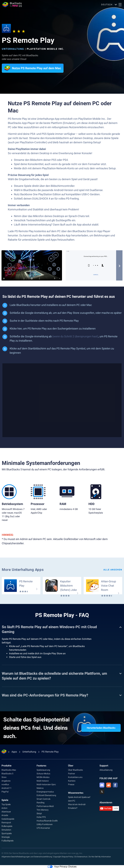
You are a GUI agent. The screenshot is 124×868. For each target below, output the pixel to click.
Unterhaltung (13, 48)
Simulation (6, 830)
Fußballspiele (7, 840)
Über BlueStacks (75, 770)
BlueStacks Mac (9, 770)
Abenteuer (6, 811)
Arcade (5, 815)
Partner (71, 773)
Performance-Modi (45, 806)
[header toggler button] (120, 4)
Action (4, 808)
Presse (71, 784)
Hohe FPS (41, 817)
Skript (39, 813)
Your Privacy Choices (65, 866)
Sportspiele (7, 833)
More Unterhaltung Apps (23, 570)
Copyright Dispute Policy (63, 857)
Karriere (71, 781)
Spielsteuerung (43, 770)
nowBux (5, 784)
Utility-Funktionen (44, 824)
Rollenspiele (7, 826)
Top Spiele (6, 804)
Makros (40, 788)
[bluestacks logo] (12, 5)
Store (4, 777)
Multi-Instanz (43, 781)
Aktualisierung (106, 770)
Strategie (6, 837)
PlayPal (5, 791)
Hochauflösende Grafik (47, 820)
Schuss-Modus (43, 773)
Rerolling (40, 802)
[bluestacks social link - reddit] (108, 785)
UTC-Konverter (43, 828)
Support (104, 765)
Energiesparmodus (45, 791)
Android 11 (6, 788)
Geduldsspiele (8, 819)
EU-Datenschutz (81, 857)
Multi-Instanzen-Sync (46, 784)
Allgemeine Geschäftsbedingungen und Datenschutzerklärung (27, 857)
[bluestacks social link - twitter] (102, 791)
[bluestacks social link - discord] (102, 785)
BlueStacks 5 (7, 773)
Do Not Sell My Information (100, 857)
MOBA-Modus (43, 777)
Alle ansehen (112, 569)
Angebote (6, 781)
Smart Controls (43, 799)
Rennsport (6, 822)
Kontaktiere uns (75, 777)
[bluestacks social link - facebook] (115, 785)
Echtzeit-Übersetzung (46, 795)
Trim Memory (43, 810)
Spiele (5, 800)
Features (41, 765)
